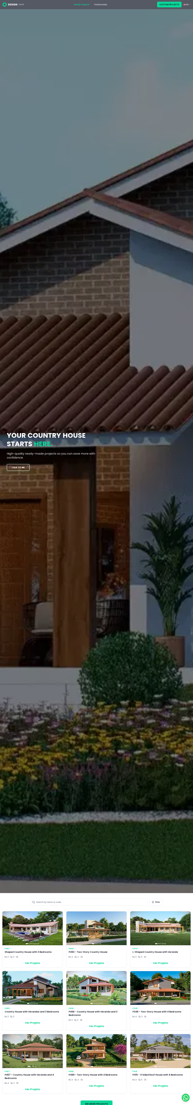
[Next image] (60, 928)
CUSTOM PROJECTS (169, 4)
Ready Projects (81, 4)
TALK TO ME (18, 467)
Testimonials (100, 4)
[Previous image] (5, 928)
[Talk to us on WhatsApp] (186, 1098)
